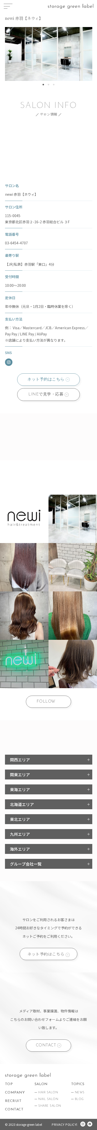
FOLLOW (46, 702)
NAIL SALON (48, 1099)
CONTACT (46, 1045)
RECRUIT (13, 1101)
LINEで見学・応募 (45, 394)
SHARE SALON (49, 1105)
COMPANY (15, 1093)
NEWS (80, 1092)
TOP (9, 1084)
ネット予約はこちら (45, 380)
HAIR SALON (48, 1092)
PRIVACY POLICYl (64, 1124)
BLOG (79, 1099)
